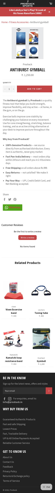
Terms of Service (11, 480)
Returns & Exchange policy (16, 476)
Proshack (13, 490)
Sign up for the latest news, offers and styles (25, 383)
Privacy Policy (10, 471)
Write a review (27, 237)
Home (4, 22)
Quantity (7, 82)
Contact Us (8, 461)
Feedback (8, 466)
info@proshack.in (12, 402)
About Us (7, 457)
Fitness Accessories (19, 22)
